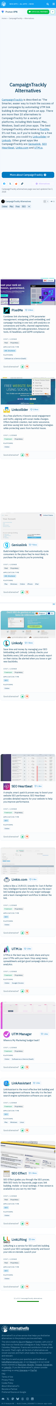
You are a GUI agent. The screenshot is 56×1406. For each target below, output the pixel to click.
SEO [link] (24, 206)
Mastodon (22, 1364)
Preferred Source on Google (14, 1392)
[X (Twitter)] (8, 1398)
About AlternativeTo (10, 1386)
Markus (29, 1342)
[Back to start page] (4, 4)
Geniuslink (34, 144)
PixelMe (44, 129)
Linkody (6, 140)
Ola (20, 1342)
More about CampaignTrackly (26, 174)
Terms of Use (7, 1376)
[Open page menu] (53, 4)
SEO (6, 680)
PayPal (33, 1370)
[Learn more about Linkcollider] (6, 410)
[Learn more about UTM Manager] (6, 1034)
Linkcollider (40, 136)
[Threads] (22, 1398)
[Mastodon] (12, 1398)
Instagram (47, 1364)
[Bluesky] (17, 1398)
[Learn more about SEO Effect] (6, 1173)
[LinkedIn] (32, 1398)
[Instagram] (27, 1398)
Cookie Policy (7, 1383)
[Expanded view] (44, 201)
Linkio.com (22, 147)
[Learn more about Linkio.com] (6, 880)
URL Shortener (9, 351)
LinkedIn (7, 1367)
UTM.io (38, 147)
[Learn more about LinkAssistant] (6, 1083)
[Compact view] (47, 201)
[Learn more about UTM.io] (6, 949)
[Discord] (3, 1398)
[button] (29, 310)
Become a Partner (9, 1389)
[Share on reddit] (16, 183)
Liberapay (23, 1370)
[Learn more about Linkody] (6, 643)
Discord (32, 1362)
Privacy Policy (8, 1379)
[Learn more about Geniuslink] (6, 545)
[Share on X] (10, 183)
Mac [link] (11, 206)
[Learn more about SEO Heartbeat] (6, 786)
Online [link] (4, 206)
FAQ (3, 1373)
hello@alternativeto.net (12, 1362)
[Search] (48, 4)
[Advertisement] (28, 49)
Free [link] (18, 206)
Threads (38, 1364)
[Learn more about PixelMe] (6, 310)
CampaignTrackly (12, 99)
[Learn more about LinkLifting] (6, 1239)
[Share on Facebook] (4, 183)
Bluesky (30, 1364)
